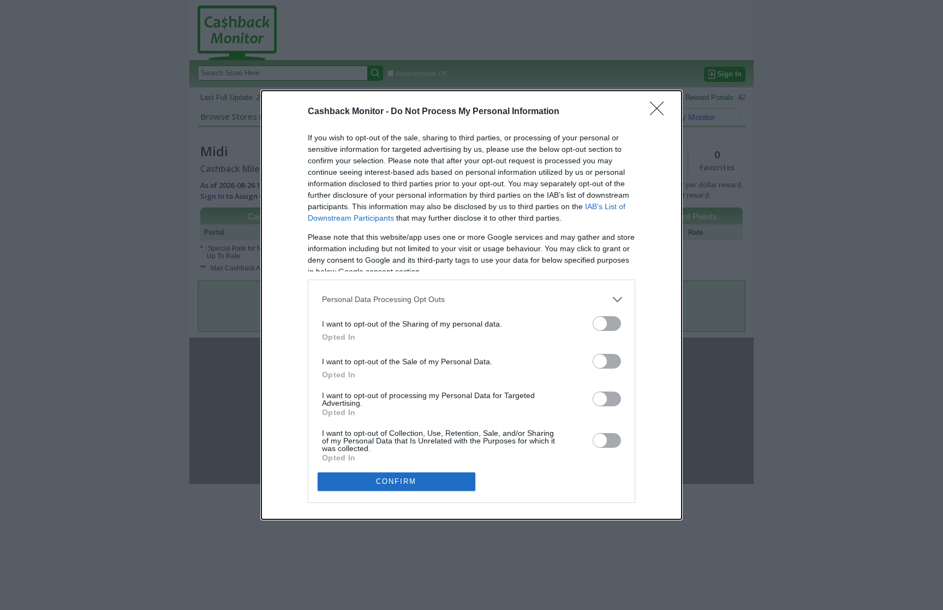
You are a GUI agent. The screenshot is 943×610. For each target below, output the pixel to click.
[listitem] (471, 299)
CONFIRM (396, 481)
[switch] (607, 323)
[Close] (660, 112)
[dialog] (471, 305)
